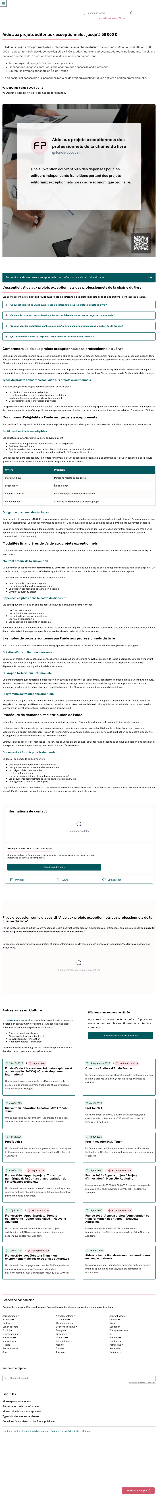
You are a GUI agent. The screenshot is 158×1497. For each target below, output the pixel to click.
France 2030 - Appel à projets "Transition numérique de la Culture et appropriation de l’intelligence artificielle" (35, 1178)
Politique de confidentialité (65, 1431)
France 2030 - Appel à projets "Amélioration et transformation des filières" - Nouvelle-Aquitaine (117, 1219)
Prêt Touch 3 (13, 1142)
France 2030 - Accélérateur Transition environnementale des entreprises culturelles (37, 1257)
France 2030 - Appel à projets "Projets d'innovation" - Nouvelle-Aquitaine (111, 1176)
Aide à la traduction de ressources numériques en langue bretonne (117, 1256)
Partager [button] (19, 879)
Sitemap (86, 1431)
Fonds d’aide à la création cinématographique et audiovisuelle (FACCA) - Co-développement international (38, 1071)
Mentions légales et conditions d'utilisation (25, 1431)
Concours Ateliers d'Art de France (108, 1068)
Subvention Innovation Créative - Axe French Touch (36, 1109)
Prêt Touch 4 (93, 1108)
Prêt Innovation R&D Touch (103, 1142)
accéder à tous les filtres (112, 18)
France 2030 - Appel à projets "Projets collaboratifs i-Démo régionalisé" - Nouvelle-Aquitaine (36, 1219)
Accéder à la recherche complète (142, 1383)
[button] (131, 13)
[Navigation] (3, 3)
